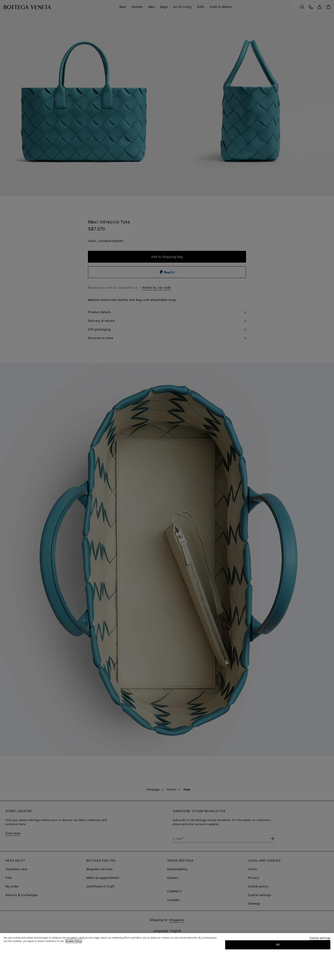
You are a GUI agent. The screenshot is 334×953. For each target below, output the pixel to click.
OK (278, 945)
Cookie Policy (73, 941)
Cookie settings (319, 938)
